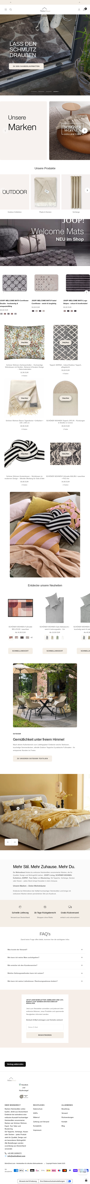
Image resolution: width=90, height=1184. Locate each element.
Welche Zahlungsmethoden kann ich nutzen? (26, 973)
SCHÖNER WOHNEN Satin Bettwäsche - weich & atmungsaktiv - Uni (55, 628)
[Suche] (11, 9)
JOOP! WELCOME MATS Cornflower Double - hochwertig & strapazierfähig (14, 303)
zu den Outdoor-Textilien (26, 63)
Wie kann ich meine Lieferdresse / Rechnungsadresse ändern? (33, 981)
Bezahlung (65, 1109)
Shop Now (24, 342)
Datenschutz (37, 1109)
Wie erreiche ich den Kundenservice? (22, 965)
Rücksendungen (68, 1117)
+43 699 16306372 (15, 1153)
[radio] (11, 637)
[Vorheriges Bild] (5, 131)
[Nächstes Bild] (85, 131)
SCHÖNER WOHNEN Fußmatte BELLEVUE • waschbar (20, 628)
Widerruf (36, 1117)
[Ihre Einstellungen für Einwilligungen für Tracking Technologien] (86, 1180)
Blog (63, 1126)
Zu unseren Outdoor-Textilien (32, 758)
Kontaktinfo (37, 1126)
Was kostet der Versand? (17, 950)
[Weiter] (86, 292)
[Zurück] (3, 292)
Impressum (37, 1130)
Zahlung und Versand (41, 1122)
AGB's (35, 1113)
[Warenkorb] (84, 9)
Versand (65, 1113)
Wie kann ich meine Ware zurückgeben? (23, 957)
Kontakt (64, 1122)
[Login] (79, 10)
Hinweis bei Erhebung (28, 1181)
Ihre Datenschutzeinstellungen (52, 1181)
